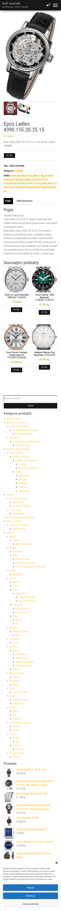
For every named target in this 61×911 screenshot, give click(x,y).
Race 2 (16, 711)
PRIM (12, 688)
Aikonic (16, 677)
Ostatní (10, 494)
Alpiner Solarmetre (24, 544)
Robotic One (18, 703)
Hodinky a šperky (21, 456)
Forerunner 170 (23, 608)
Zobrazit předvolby (31, 904)
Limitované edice (21, 699)
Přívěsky (22, 487)
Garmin (13, 578)
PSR (17, 635)
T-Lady (16, 737)
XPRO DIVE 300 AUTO (26, 563)
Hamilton (14, 627)
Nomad (16, 730)
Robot (12, 696)
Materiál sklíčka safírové (27, 179)
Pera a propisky (23, 445)
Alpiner (16, 540)
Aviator (13, 547)
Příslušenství (19, 513)
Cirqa (15, 585)
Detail (9, 155)
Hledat (31, 405)
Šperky (19, 472)
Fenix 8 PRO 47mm (27, 597)
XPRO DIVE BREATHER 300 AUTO (31, 566)
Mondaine (14, 680)
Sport (15, 642)
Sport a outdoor (14, 521)
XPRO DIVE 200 (23, 559)
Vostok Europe (17, 753)
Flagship (17, 726)
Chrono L (20, 749)
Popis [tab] (8, 200)
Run (14, 715)
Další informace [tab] (25, 200)
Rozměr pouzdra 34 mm (29, 183)
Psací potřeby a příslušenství (26, 441)
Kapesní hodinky (20, 692)
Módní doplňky (16, 453)
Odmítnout (30, 896)
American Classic (21, 631)
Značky (10, 532)
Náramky (23, 479)
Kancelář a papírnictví (17, 422)
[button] (56, 862)
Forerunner (18, 604)
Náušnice (23, 483)
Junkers (13, 646)
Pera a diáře (15, 510)
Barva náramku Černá (21, 175)
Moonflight (18, 551)
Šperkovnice (24, 491)
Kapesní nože (19, 529)
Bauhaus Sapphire (24, 665)
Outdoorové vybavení (19, 525)
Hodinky (19, 170)
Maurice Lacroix (17, 673)
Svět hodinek (11, 3)
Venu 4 (19, 620)
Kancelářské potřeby (19, 426)
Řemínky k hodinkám (28, 468)
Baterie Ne (38, 175)
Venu (15, 616)
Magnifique (18, 574)
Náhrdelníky (24, 475)
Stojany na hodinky (21, 506)
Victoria (16, 669)
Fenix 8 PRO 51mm (27, 601)
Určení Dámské (15, 187)
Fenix (15, 589)
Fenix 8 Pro (21, 593)
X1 (17, 623)
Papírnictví (15, 437)
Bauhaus (17, 650)
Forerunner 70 (22, 612)
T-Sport (16, 745)
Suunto (13, 707)
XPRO (15, 555)
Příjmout (30, 887)
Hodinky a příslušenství (26, 460)
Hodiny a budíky (14, 418)
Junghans (14, 639)
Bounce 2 (17, 582)
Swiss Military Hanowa (20, 722)
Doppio (16, 684)
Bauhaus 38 (21, 654)
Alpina (12, 536)
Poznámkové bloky (24, 434)
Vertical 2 (17, 718)
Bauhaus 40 (21, 658)
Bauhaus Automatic (25, 661)
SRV (17, 741)
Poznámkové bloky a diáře (25, 430)
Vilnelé (16, 756)
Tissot (13, 734)
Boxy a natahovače (19, 498)
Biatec (13, 570)
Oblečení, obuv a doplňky (18, 449)
